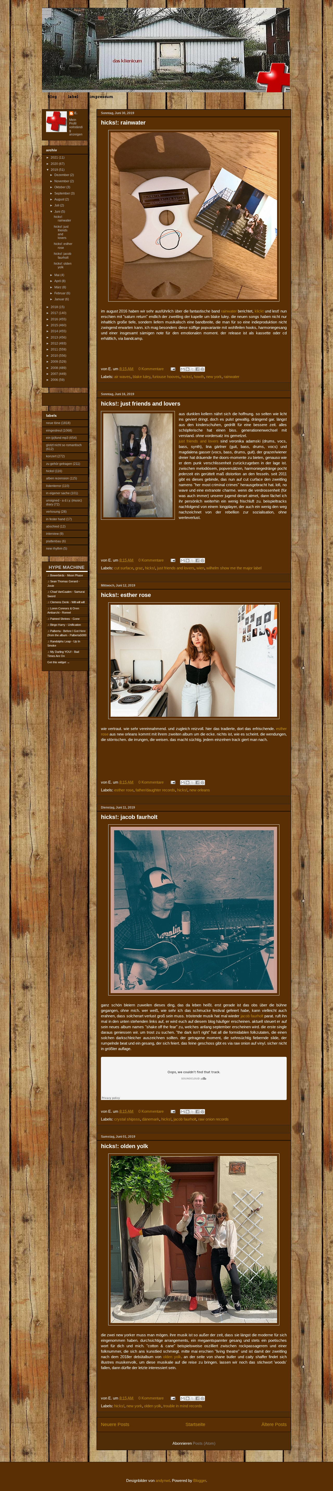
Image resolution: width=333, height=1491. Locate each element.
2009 (55, 361)
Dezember (62, 175)
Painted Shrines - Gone (65, 618)
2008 (55, 368)
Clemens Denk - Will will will (67, 602)
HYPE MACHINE (67, 567)
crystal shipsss (127, 1119)
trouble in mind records (182, 1406)
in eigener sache (58, 493)
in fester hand (55, 519)
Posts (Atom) (204, 1443)
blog (52, 97)
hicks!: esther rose (126, 595)
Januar (59, 299)
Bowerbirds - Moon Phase (66, 575)
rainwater (229, 311)
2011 (55, 349)
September (62, 193)
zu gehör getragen (59, 464)
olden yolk (172, 1357)
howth (199, 376)
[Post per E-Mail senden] (172, 369)
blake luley (141, 376)
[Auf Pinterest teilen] (202, 369)
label (73, 97)
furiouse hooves (166, 376)
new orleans (199, 790)
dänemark (150, 1119)
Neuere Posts (115, 1424)
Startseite (195, 1424)
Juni (57, 211)
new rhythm (54, 548)
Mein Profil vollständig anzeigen (76, 127)
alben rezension (57, 478)
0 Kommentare (151, 369)
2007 (55, 374)
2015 (55, 325)
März (58, 287)
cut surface (123, 568)
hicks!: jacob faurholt (129, 817)
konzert (51, 456)
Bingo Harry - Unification (65, 624)
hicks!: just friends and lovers (140, 403)
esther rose (123, 790)
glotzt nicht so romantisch (64, 445)
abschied (52, 526)
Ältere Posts (274, 1424)
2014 (55, 331)
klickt (259, 311)
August (59, 199)
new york (214, 376)
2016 (55, 319)
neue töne (53, 423)
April (58, 281)
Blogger (199, 1480)
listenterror (53, 486)
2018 (55, 307)
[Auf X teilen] (192, 369)
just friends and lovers (199, 441)
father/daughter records (155, 790)
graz (139, 568)
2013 (55, 337)
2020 (55, 164)
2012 (55, 343)
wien (200, 568)
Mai (57, 275)
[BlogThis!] (187, 369)
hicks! (187, 376)
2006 (55, 380)
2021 (55, 157)
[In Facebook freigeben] (197, 369)
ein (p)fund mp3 (57, 438)
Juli (57, 205)
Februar (60, 293)
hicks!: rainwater (123, 122)
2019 (55, 170)
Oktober (60, 187)
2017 (55, 313)
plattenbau (53, 541)
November (62, 181)
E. (75, 113)
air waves (122, 376)
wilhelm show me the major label (233, 568)
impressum (101, 97)
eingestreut (54, 430)
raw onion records (213, 1119)
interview (52, 534)
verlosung (53, 511)
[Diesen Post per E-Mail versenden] (182, 369)
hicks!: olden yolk (124, 1146)
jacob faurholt (252, 1016)
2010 (55, 355)
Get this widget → (58, 662)
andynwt (163, 1480)
